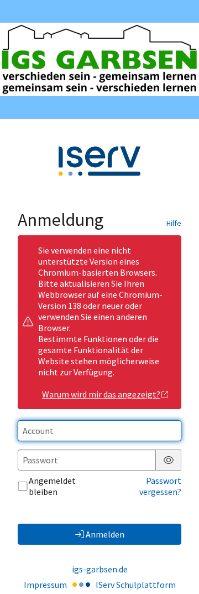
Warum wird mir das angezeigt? (101, 394)
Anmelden (105, 534)
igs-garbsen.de (100, 569)
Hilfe (173, 223)
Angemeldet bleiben (52, 486)
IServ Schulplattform (136, 584)
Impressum (45, 584)
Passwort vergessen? (160, 486)
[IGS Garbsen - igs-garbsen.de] (99, 59)
